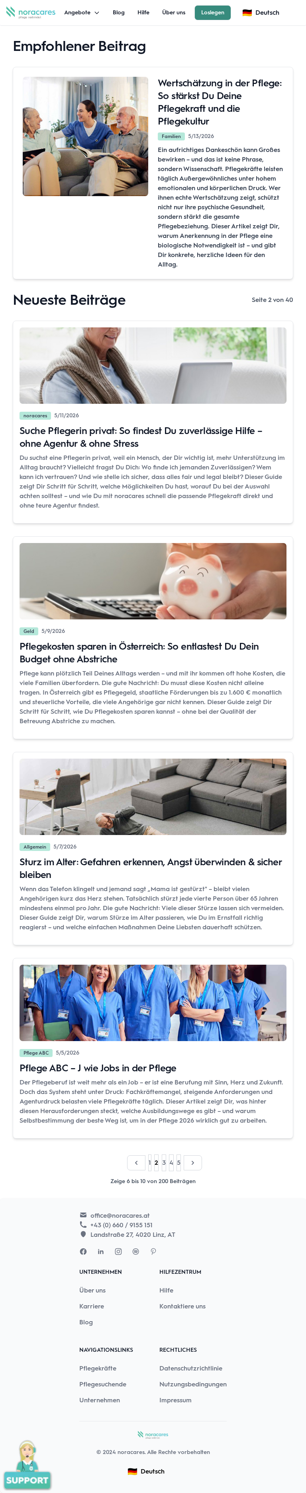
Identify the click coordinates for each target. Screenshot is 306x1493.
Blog (119, 12)
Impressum (175, 1400)
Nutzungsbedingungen (193, 1384)
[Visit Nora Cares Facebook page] (83, 1252)
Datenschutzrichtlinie (190, 1368)
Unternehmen (99, 1400)
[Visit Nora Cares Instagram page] (118, 1252)
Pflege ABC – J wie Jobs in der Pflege (98, 1068)
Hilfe (143, 12)
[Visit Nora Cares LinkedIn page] (101, 1252)
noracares (131, 1452)
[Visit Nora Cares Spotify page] (136, 1252)
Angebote (77, 12)
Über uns (173, 12)
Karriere (91, 1306)
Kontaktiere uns (182, 1306)
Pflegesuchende (102, 1384)
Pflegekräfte (97, 1368)
